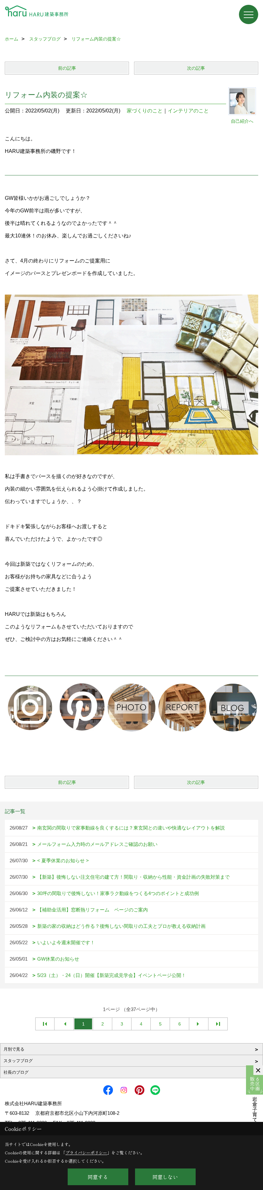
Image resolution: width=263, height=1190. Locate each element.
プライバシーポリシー (86, 1153)
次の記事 (196, 68)
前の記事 (67, 68)
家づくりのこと (145, 110)
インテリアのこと (188, 110)
